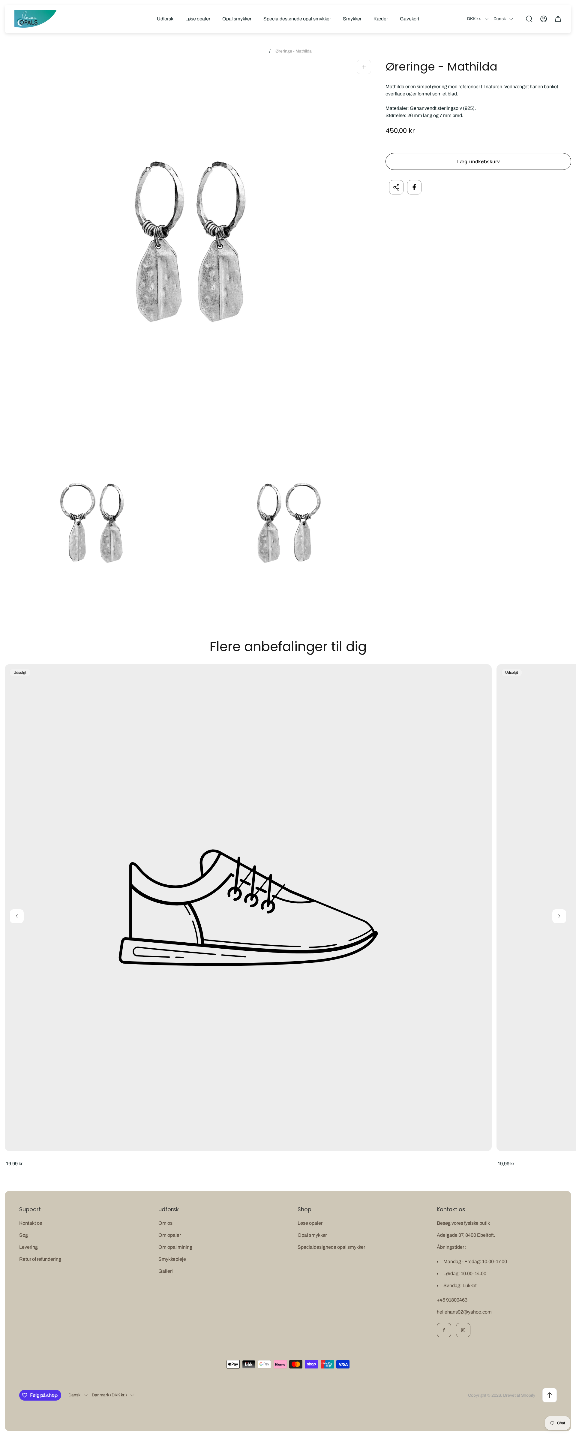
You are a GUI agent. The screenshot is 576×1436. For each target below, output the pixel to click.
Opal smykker (312, 1235)
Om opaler (169, 1235)
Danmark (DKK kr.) (109, 1395)
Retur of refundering (40, 1259)
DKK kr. (474, 19)
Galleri (165, 1271)
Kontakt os (30, 1223)
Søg (23, 1235)
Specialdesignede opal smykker (331, 1247)
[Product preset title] (248, 907)
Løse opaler (310, 1223)
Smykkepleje (172, 1259)
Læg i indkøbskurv (478, 161)
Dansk (500, 19)
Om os (165, 1223)
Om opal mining (175, 1247)
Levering (28, 1247)
